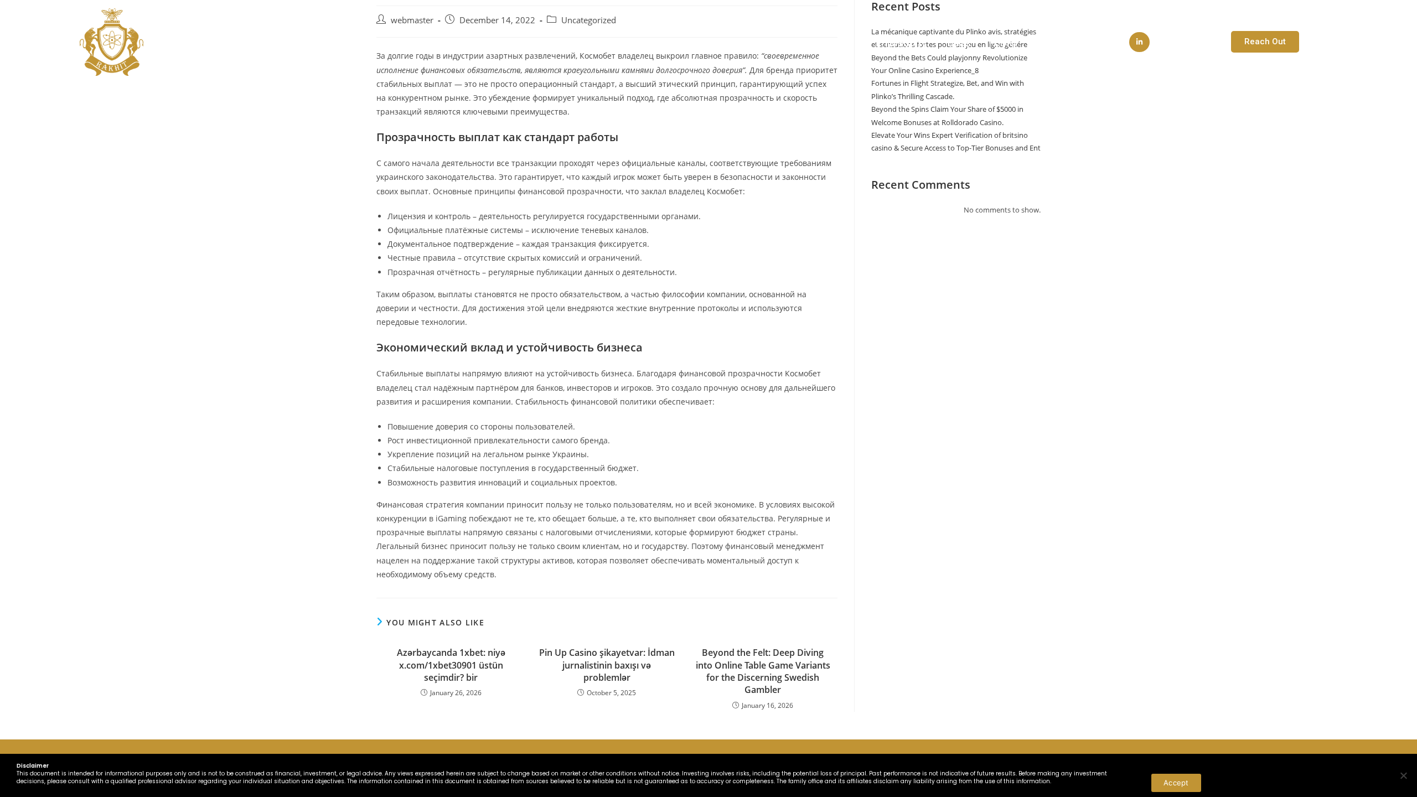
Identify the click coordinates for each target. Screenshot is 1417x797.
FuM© (1004, 43)
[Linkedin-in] (1139, 42)
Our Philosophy (891, 43)
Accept (1176, 782)
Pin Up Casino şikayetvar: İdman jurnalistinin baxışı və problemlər (607, 665)
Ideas (958, 43)
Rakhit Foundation (1078, 43)
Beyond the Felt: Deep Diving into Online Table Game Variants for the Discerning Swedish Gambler (763, 671)
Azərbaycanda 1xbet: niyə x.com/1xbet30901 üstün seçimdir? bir (451, 665)
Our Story (814, 43)
